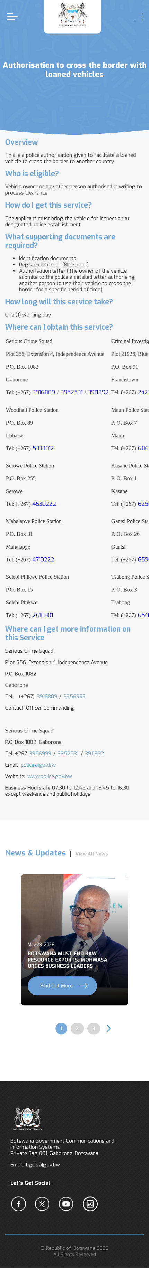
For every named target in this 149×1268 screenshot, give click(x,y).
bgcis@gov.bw (43, 1164)
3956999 (74, 696)
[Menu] (14, 17)
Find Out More (57, 986)
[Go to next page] (108, 1028)
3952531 (68, 753)
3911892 (94, 753)
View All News (92, 854)
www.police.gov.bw (49, 776)
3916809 (47, 696)
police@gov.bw (38, 764)
